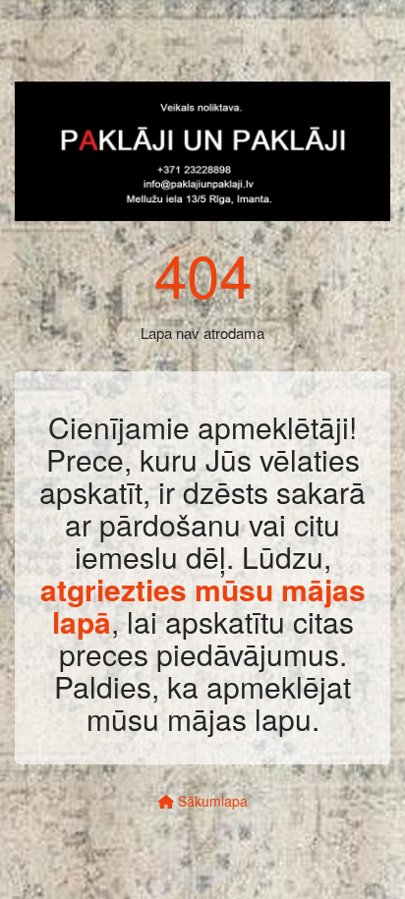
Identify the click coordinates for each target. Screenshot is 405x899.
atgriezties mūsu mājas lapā (203, 605)
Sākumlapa (211, 801)
